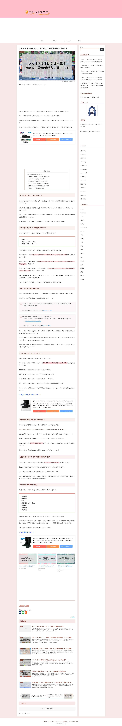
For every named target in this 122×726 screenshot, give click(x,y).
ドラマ (82, 235)
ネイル (82, 238)
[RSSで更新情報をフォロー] (26, 612)
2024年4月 (83, 162)
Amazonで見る (53, 139)
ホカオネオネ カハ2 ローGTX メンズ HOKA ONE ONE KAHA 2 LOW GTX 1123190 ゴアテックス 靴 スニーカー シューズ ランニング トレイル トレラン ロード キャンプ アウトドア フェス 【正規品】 (53, 540)
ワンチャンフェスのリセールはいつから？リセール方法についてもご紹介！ (91, 78)
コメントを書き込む (47, 708)
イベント (83, 216)
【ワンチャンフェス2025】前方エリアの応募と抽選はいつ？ (92, 72)
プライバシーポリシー (73, 721)
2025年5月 (83, 154)
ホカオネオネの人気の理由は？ (35, 174)
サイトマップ (58, 721)
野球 (81, 272)
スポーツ (22, 605)
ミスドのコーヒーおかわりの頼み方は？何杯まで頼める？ (91, 66)
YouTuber (83, 213)
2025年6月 (83, 151)
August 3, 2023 (46, 325)
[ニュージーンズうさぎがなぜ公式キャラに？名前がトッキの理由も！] (28, 559)
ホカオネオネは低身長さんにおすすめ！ (39, 183)
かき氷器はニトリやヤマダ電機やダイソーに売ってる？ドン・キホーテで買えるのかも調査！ (91, 86)
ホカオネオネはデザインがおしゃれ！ (38, 181)
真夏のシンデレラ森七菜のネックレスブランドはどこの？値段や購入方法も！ (65, 566)
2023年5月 (83, 188)
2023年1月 (83, 199)
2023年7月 (83, 180)
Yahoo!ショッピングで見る (66, 139)
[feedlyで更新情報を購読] (23, 612)
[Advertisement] (61, 28)
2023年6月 (83, 184)
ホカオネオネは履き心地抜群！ (37, 179)
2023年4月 (83, 191)
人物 (81, 242)
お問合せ (65, 721)
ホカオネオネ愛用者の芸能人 (36, 188)
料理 (81, 250)
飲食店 (82, 279)
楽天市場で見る (39, 139)
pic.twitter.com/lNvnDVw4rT (33, 321)
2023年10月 (83, 173)
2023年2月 (83, 195)
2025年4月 (83, 158)
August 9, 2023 (47, 310)
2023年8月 (83, 176)
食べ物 (82, 275)
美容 (81, 264)
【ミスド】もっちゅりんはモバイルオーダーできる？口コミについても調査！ (91, 60)
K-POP (82, 209)
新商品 (82, 253)
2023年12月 (83, 165)
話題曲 (82, 268)
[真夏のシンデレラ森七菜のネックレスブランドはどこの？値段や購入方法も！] (66, 559)
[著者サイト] (20, 612)
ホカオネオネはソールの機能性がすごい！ (40, 176)
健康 (81, 246)
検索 (81, 47)
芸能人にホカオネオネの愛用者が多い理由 (38, 185)
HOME (45, 721)
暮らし (27, 605)
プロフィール (51, 721)
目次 (45, 171)
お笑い (82, 220)
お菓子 (82, 224)
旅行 (81, 257)
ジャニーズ (83, 227)
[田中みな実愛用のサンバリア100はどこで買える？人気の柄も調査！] (47, 559)
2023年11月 (83, 169)
